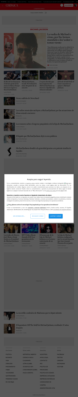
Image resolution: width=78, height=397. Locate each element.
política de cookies (51, 191)
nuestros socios (30, 183)
